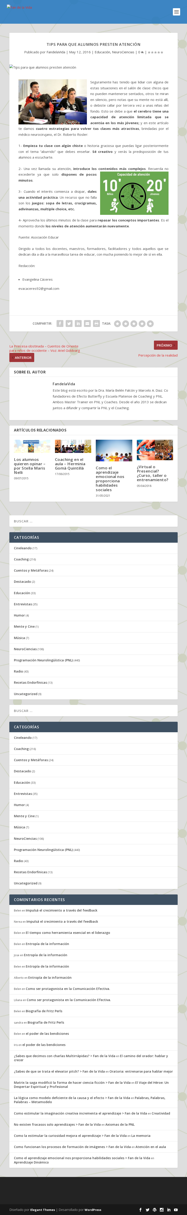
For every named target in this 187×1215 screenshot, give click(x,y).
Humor (19, 615)
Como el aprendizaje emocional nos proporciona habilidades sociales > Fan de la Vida (82, 1158)
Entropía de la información (47, 944)
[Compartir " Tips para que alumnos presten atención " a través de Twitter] (69, 323)
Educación (102, 52)
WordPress (93, 1210)
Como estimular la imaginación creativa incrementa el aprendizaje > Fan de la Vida (80, 1113)
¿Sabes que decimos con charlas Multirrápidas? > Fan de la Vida (64, 1056)
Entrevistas (23, 604)
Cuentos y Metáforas (31, 570)
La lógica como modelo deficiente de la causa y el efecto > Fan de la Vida (72, 1098)
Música (19, 638)
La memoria (141, 1135)
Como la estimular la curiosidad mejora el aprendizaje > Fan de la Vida (70, 1135)
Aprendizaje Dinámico (31, 1162)
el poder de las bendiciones (47, 1033)
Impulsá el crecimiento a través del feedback (61, 910)
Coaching (21, 559)
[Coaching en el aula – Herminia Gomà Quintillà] (73, 446)
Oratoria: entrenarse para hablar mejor (141, 1071)
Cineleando (23, 548)
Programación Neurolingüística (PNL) (43, 660)
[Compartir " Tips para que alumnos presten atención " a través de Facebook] (60, 323)
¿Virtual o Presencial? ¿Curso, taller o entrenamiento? (153, 473)
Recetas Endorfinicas (30, 682)
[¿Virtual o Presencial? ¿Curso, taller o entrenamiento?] (155, 450)
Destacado (22, 581)
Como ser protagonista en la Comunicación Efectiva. (68, 988)
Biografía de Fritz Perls (44, 1011)
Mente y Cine (24, 626)
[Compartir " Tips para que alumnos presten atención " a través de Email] (87, 323)
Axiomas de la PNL (120, 1124)
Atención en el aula (150, 1147)
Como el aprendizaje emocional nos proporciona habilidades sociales (110, 478)
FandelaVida (56, 52)
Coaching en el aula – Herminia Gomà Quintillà (70, 464)
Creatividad (161, 1113)
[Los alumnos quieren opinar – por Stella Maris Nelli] (32, 446)
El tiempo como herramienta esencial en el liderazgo (68, 932)
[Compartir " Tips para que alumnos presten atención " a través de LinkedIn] (78, 323)
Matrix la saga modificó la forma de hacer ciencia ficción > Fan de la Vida (72, 1082)
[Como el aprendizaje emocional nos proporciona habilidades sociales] (114, 450)
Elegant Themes (42, 1210)
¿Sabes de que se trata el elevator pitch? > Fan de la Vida (59, 1071)
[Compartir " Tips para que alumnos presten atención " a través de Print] (96, 323)
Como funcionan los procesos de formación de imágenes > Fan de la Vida (72, 1147)
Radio (18, 671)
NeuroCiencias (123, 52)
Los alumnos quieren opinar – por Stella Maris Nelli (29, 466)
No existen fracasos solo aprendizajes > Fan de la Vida (57, 1124)
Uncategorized (25, 694)
